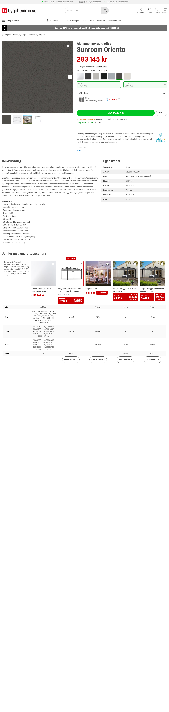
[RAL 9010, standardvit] (127, 76)
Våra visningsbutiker (75, 20)
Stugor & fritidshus (29, 34)
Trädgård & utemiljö (11, 34)
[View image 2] (17, 119)
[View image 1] (6, 119)
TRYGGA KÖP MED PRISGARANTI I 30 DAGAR (58, 2)
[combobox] (99, 84)
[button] (100, 99)
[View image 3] (27, 119)
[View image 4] (38, 119)
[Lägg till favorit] (68, 46)
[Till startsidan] (19, 10)
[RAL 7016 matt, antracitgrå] (88, 76)
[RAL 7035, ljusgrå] (96, 76)
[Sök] (105, 10)
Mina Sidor (149, 12)
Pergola (42, 34)
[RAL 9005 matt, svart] (103, 76)
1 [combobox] (160, 113)
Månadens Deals (115, 20)
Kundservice (140, 12)
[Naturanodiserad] (80, 76)
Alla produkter (13, 20)
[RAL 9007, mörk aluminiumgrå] (119, 76)
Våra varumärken (97, 20)
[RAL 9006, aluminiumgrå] (111, 76)
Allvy (79, 150)
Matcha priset (101, 67)
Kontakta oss (55, 20)
